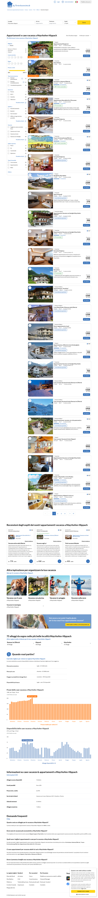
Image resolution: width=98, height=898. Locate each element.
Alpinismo (18, 153)
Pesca (18, 145)
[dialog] (83, 882)
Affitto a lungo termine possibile (18, 117)
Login (58, 2)
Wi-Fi (18, 94)
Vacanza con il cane (18, 131)
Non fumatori (18, 113)
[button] (83, 894)
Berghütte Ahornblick (60, 175)
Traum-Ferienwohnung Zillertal (62, 138)
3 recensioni (63, 235)
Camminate (18, 150)
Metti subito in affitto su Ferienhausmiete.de (78, 624)
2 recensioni (63, 141)
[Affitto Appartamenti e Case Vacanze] (18, 6)
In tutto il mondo (11, 885)
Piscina (18, 91)
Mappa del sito (11, 888)
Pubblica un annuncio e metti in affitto (50, 876)
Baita (18, 167)
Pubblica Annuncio (86, 2)
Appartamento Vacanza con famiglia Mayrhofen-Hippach (67, 214)
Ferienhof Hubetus (59, 251)
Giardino (18, 97)
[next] (70, 513)
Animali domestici (18, 108)
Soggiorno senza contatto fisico (18, 127)
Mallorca (9, 882)
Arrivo (37, 21)
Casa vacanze (18, 162)
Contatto (31, 885)
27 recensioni (63, 479)
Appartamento (18, 165)
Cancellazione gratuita (18, 85)
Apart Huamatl (58, 194)
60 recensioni (63, 423)
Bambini (18, 111)
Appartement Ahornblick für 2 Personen (65, 100)
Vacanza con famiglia (18, 136)
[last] (73, 513)
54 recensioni (63, 84)
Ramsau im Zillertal (36, 854)
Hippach (32, 834)
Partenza (51, 21)
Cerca (84, 22)
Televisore (18, 99)
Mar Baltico (10, 879)
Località (10, 21)
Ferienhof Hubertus (59, 119)
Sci (18, 148)
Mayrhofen (41, 834)
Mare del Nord (11, 876)
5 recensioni (63, 103)
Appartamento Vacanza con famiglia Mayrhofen (67, 232)
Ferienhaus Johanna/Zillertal (62, 81)
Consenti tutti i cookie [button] (83, 891)
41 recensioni (63, 348)
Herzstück (57, 269)
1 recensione (63, 178)
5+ (21, 57)
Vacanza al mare (18, 134)
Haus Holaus (57, 62)
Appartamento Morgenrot (61, 44)
